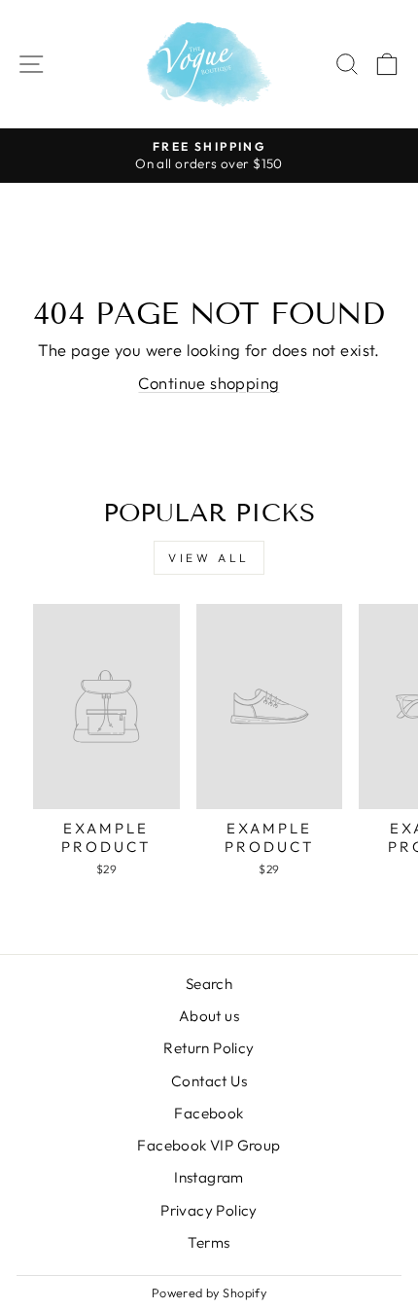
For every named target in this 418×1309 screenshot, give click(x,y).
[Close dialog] (405, 573)
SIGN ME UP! (313, 715)
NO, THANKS (313, 749)
